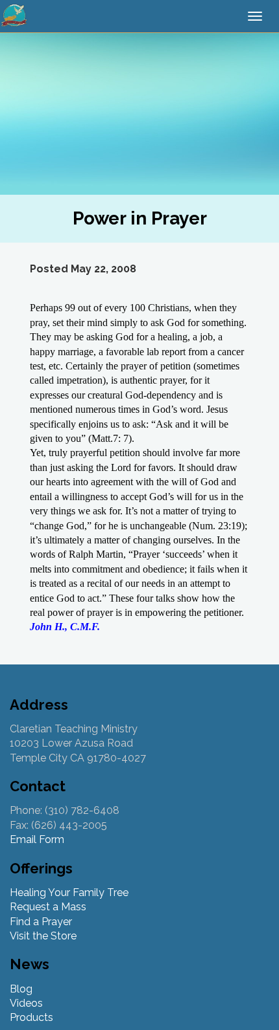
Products (31, 1017)
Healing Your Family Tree (69, 892)
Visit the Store (43, 936)
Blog (21, 989)
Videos (26, 1003)
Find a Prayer (41, 921)
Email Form (37, 839)
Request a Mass (48, 907)
